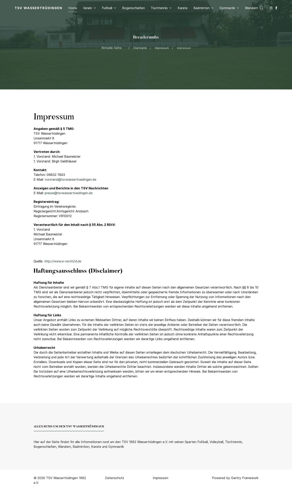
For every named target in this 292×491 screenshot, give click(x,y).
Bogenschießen (133, 8)
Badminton (201, 8)
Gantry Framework (244, 478)
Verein (87, 8)
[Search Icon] (262, 8)
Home (72, 8)
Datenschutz (114, 478)
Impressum (160, 478)
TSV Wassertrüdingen (38, 8)
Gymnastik (227, 8)
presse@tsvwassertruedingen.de (69, 193)
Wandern (251, 8)
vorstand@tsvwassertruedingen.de (70, 179)
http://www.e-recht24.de (62, 261)
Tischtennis (159, 8)
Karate (183, 8)
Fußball (107, 8)
